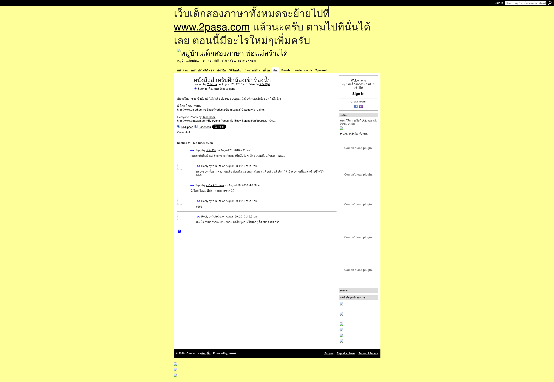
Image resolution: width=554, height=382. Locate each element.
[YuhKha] (184, 89)
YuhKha (212, 84)
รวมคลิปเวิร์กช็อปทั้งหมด (354, 134)
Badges (328, 353)
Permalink (192, 150)
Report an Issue (346, 353)
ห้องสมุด (264, 84)
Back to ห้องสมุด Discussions (216, 88)
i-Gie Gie (211, 150)
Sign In (499, 3)
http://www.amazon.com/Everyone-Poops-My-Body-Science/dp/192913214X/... (226, 120)
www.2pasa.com (212, 26)
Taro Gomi (209, 117)
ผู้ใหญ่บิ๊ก (205, 353)
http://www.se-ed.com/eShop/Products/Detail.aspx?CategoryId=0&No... (221, 109)
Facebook (205, 127)
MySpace (187, 127)
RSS (179, 231)
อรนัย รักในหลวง (215, 185)
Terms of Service (368, 353)
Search (550, 3)
